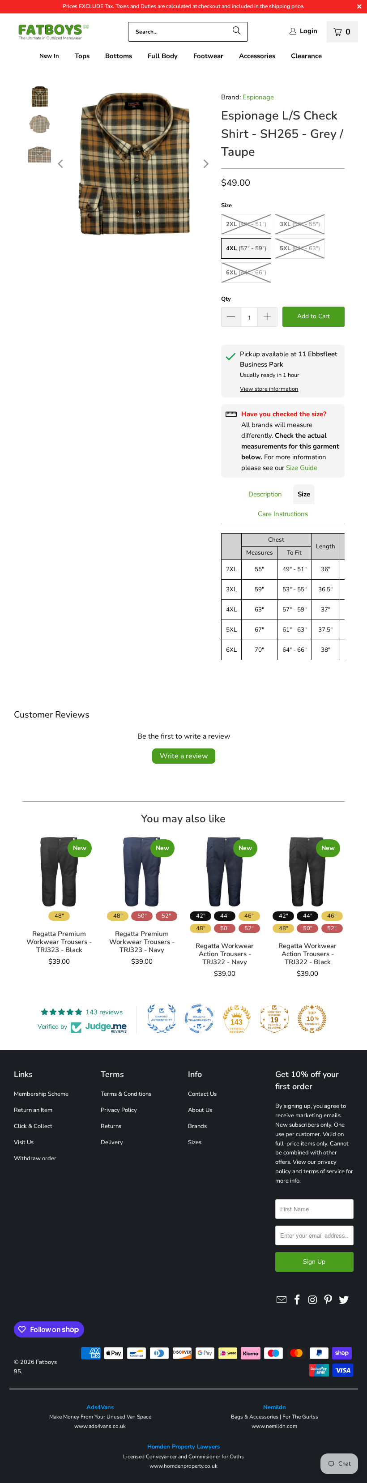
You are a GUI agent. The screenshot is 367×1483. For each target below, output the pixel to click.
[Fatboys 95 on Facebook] (297, 1300)
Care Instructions (283, 513)
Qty (226, 299)
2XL (246, 224)
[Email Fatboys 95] (282, 1300)
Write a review (184, 756)
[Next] (205, 164)
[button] (82, 56)
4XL (246, 248)
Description (265, 494)
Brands (197, 1126)
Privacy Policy (119, 1110)
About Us (200, 1110)
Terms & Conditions (126, 1094)
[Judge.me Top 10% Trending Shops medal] (312, 1018)
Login (308, 31)
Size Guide (301, 467)
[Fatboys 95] (49, 33)
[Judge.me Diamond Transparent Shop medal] (199, 1018)
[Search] (237, 32)
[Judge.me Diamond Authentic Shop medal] (161, 1018)
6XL (246, 273)
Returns (111, 1126)
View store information (269, 389)
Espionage (258, 97)
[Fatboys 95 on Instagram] (313, 1300)
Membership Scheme (41, 1094)
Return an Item (33, 1110)
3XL (300, 224)
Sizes (194, 1142)
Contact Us (202, 1094)
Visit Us (24, 1142)
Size (304, 494)
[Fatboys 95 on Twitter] (344, 1300)
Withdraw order (35, 1158)
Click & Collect (33, 1126)
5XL (300, 248)
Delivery (112, 1142)
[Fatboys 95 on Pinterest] (328, 1300)
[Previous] (61, 164)
